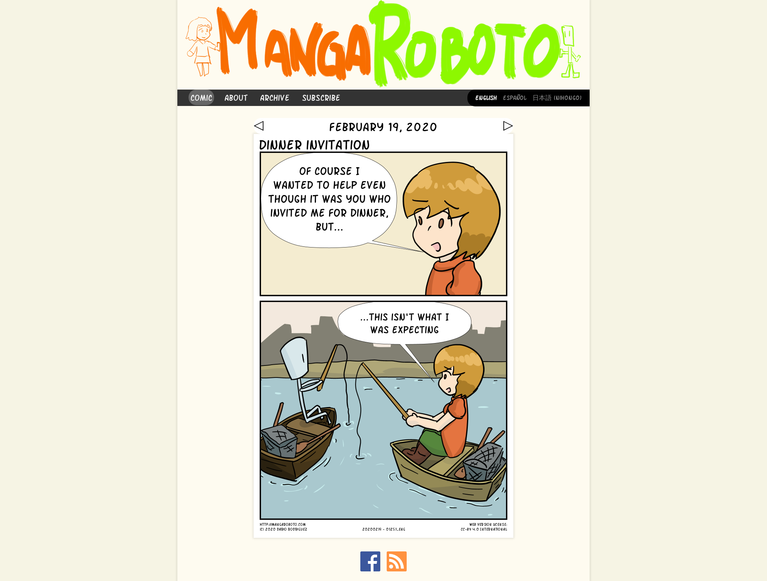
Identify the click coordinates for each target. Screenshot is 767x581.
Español (515, 97)
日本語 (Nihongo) (557, 97)
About (236, 97)
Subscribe (321, 97)
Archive (275, 97)
